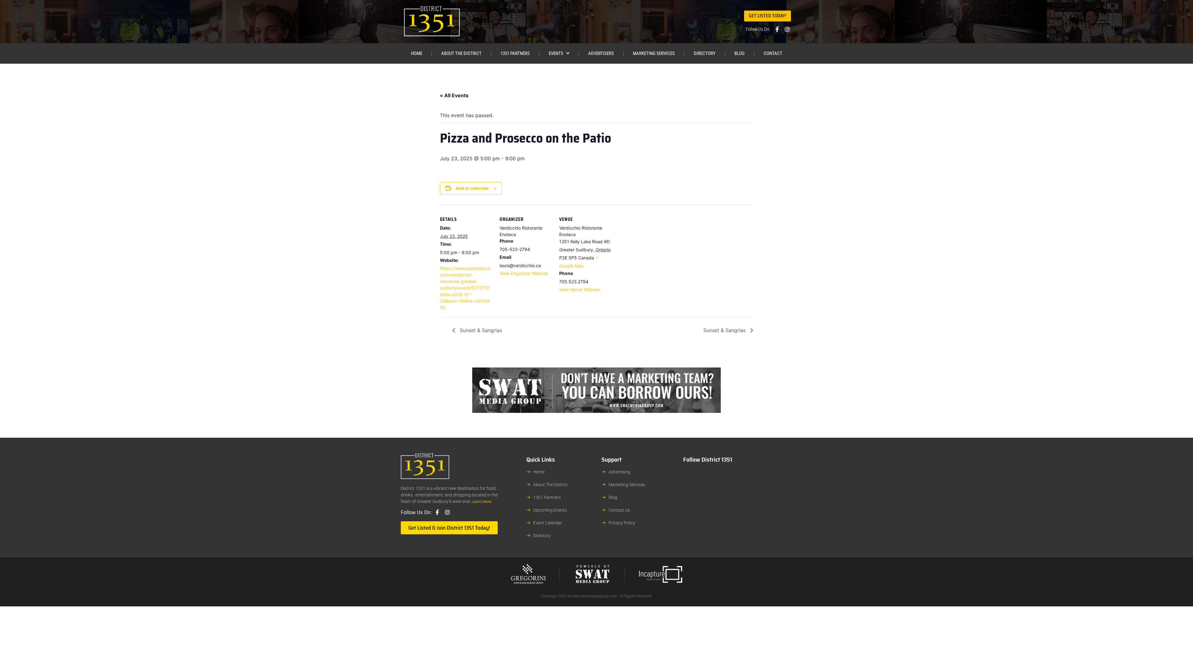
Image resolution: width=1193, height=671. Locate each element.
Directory (704, 53)
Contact (773, 53)
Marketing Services (654, 53)
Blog (739, 53)
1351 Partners (515, 53)
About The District (461, 53)
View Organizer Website (524, 273)
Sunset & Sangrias (480, 330)
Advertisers (601, 53)
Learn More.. (482, 501)
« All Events (454, 95)
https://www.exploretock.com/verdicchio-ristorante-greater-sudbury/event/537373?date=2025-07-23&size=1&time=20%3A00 (465, 288)
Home (416, 53)
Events (556, 53)
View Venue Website (579, 289)
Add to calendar (472, 188)
